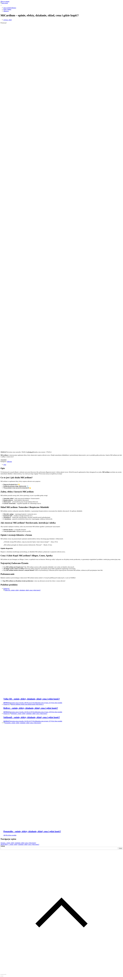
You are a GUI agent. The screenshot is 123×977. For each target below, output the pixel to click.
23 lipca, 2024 (7, 20)
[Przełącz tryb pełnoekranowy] (2, 974)
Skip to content (5, 1)
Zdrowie (9, 461)
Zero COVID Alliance (9, 7)
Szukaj (3, 846)
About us (6, 11)
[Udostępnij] (4, 974)
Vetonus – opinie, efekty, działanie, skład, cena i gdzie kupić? (18, 843)
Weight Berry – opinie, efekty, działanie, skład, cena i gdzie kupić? (20, 844)
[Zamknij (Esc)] (5, 974)
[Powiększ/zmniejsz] (1, 974)
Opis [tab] (4, 464)
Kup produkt (3, 459)
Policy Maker (7, 9)
